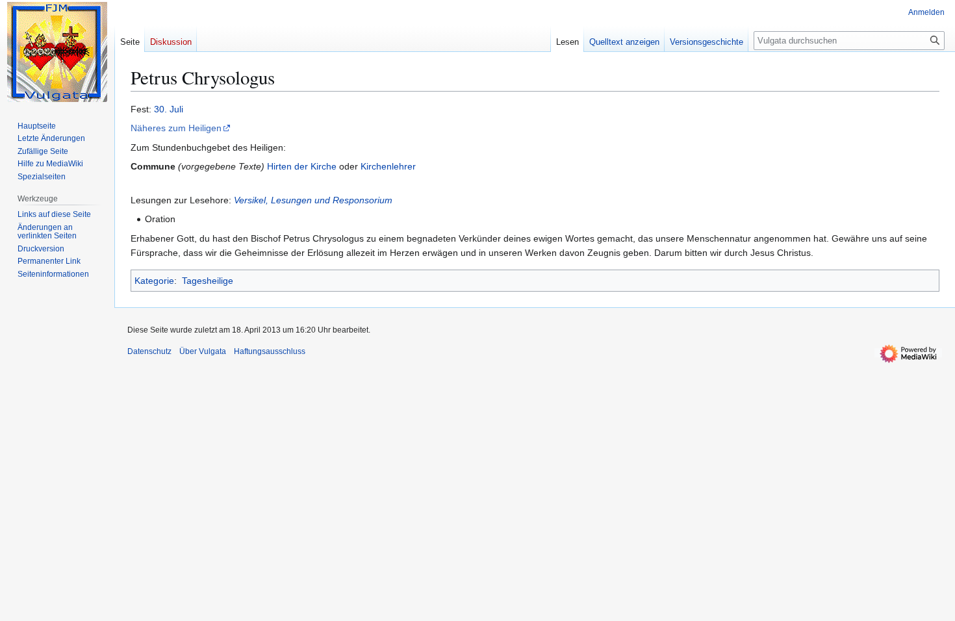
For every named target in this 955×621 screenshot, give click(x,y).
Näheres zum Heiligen (176, 128)
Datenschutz (149, 351)
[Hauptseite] (57, 52)
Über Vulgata (202, 351)
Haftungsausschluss (269, 351)
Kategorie (154, 280)
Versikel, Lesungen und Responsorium (313, 200)
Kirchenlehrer (388, 166)
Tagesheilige (207, 280)
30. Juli (168, 109)
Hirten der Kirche (302, 166)
